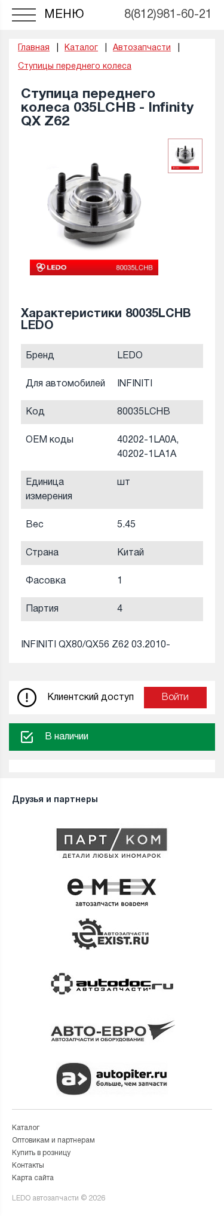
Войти (175, 697)
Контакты (28, 1165)
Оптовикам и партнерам (53, 1140)
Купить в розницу (41, 1153)
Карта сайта (33, 1178)
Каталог (25, 1128)
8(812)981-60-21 (168, 15)
